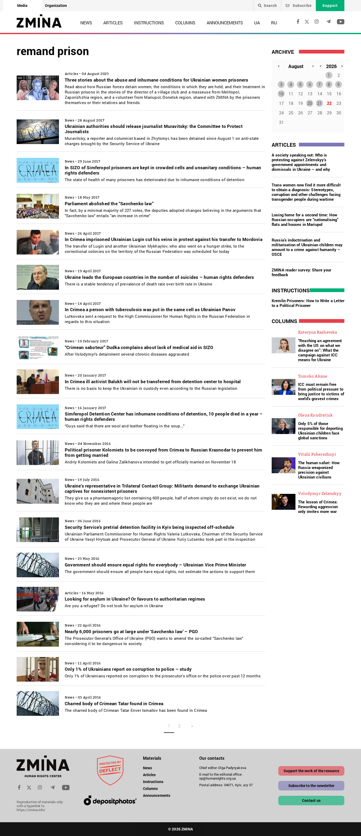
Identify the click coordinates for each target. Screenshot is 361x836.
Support (330, 5)
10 (281, 93)
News (86, 22)
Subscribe (301, 5)
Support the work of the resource (311, 770)
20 (309, 103)
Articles (113, 22)
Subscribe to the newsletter (311, 785)
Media (22, 5)
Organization (56, 5)
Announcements (225, 22)
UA (257, 22)
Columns (185, 22)
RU (274, 22)
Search (270, 5)
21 (319, 103)
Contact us (311, 800)
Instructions (149, 22)
